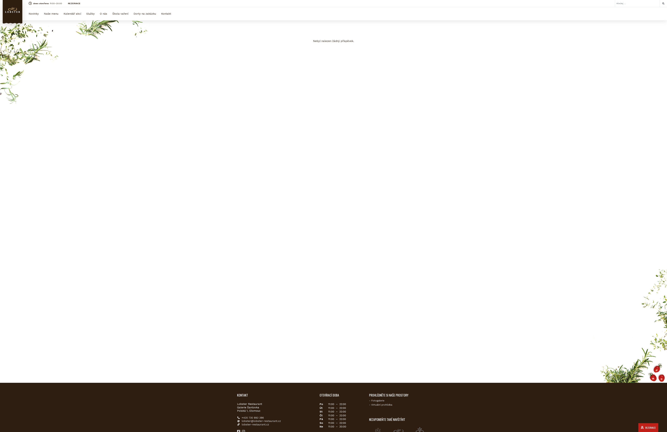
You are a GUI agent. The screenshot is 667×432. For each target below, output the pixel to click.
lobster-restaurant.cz (255, 424)
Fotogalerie (377, 400)
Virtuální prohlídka (381, 404)
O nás (103, 13)
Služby (90, 13)
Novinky (34, 13)
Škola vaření (120, 13)
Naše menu (51, 13)
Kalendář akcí (72, 13)
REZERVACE (74, 3)
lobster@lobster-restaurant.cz (261, 421)
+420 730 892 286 (253, 417)
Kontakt (166, 13)
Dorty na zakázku (145, 13)
